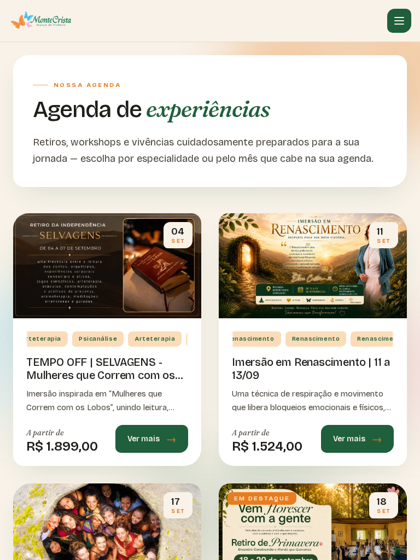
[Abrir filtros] (399, 21)
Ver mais (143, 439)
